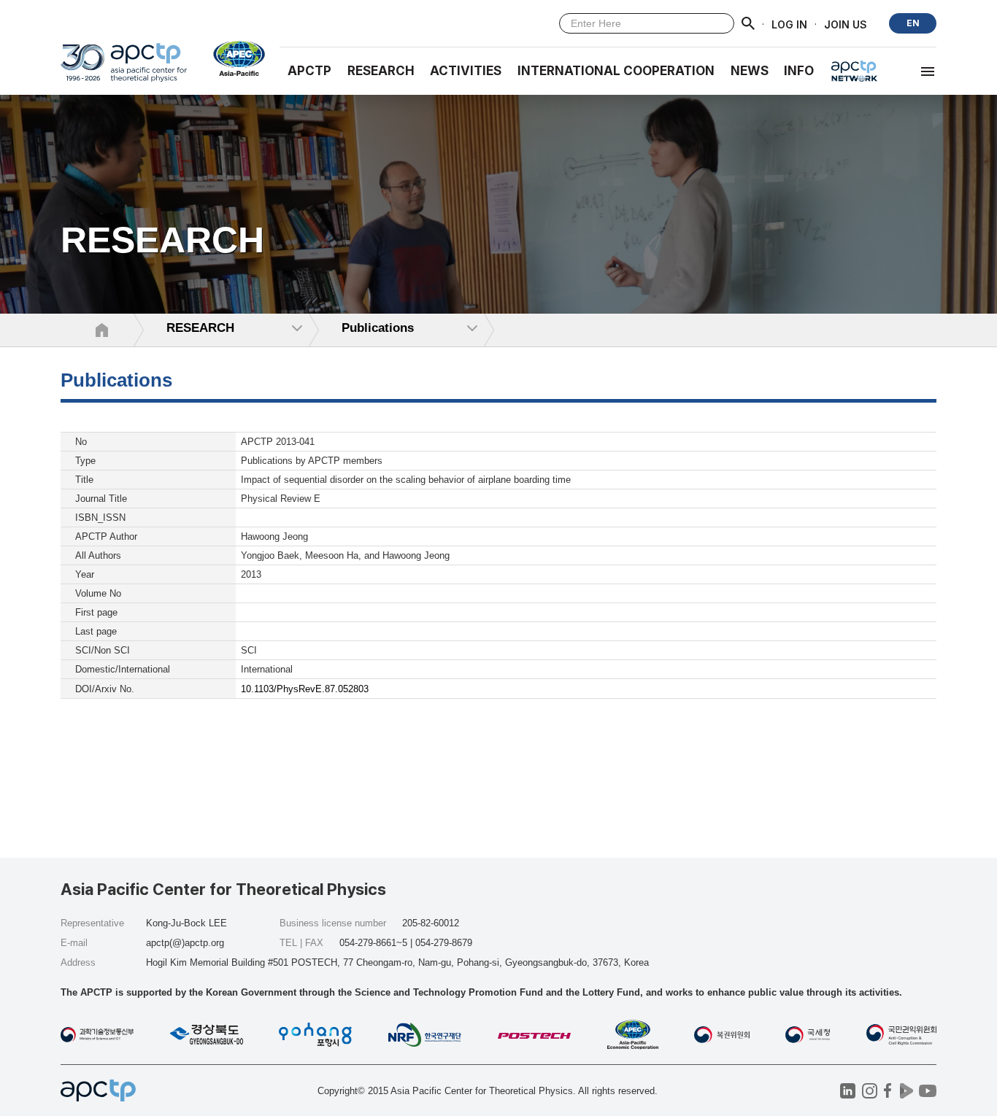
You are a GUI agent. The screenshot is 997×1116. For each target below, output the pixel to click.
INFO (799, 70)
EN (913, 23)
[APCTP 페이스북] (888, 1090)
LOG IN (789, 24)
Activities (465, 70)
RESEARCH (381, 70)
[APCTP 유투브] (927, 1090)
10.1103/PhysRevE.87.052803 (305, 688)
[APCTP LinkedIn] (848, 1090)
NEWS (750, 70)
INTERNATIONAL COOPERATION (616, 70)
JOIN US (845, 24)
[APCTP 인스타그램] (870, 1090)
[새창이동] (233, 58)
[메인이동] (124, 69)
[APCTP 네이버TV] (906, 1090)
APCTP (309, 70)
